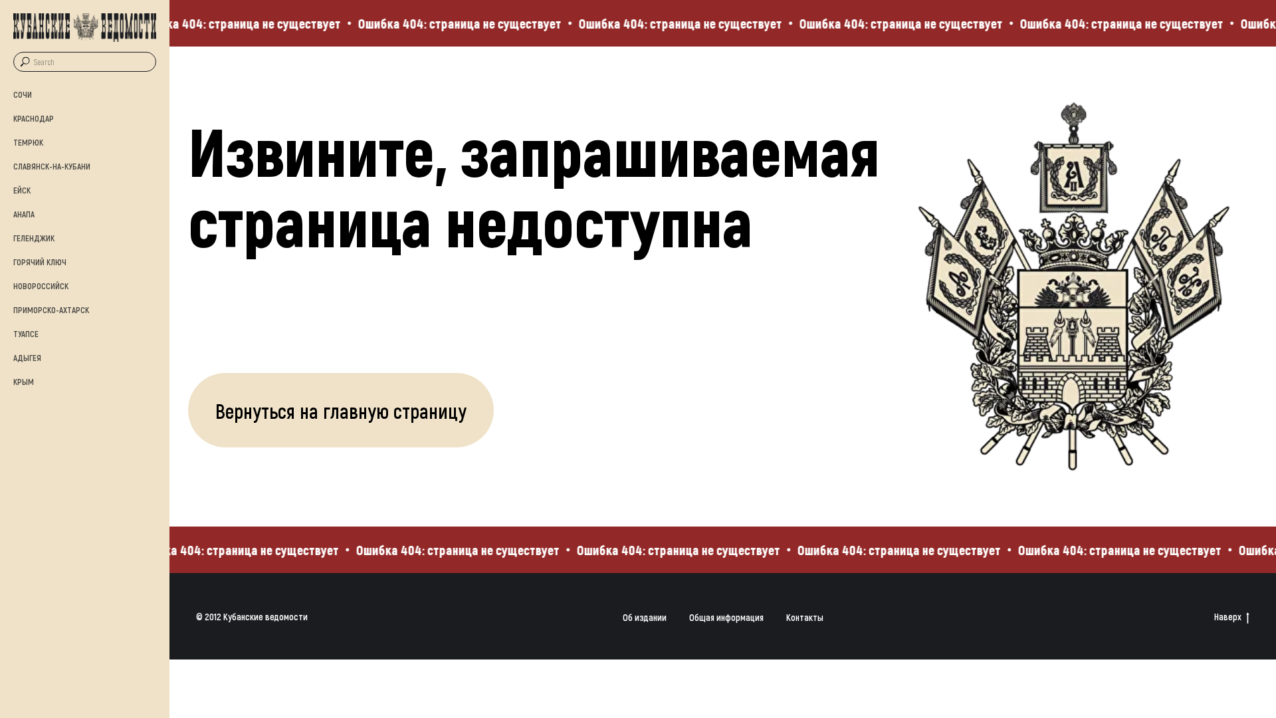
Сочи (22, 94)
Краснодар (33, 118)
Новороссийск (40, 286)
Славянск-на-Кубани (51, 166)
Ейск (22, 190)
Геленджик (33, 238)
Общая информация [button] (726, 617)
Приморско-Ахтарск (51, 309)
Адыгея (27, 357)
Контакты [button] (804, 617)
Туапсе (26, 333)
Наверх (1227, 616)
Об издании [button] (645, 617)
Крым (23, 381)
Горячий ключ (39, 262)
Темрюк (28, 142)
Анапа (24, 214)
